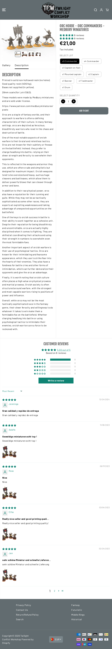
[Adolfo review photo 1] (9, 452)
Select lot (66, 55)
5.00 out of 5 (63, 350)
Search (20, 619)
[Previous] (5, 40)
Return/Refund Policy (27, 614)
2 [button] (54, 591)
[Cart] (107, 10)
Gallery (6, 65)
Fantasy (75, 605)
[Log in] (101, 10)
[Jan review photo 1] (9, 575)
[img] (9, 399)
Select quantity (70, 95)
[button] (4, 10)
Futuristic (76, 610)
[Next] (50, 40)
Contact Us (22, 610)
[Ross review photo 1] (9, 493)
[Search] (95, 10)
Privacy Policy (23, 605)
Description (21, 65)
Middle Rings (78, 614)
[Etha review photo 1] (9, 534)
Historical (76, 619)
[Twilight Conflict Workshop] (56, 10)
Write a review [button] (56, 380)
